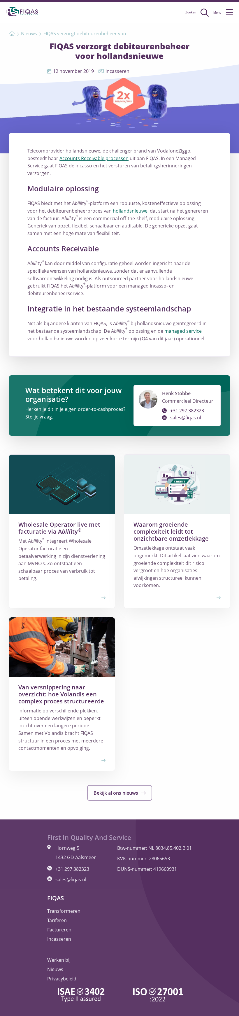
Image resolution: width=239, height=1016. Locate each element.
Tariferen (57, 920)
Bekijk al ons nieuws (116, 793)
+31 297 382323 (187, 410)
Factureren (59, 929)
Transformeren (63, 911)
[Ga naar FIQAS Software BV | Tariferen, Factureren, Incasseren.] (12, 33)
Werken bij (59, 960)
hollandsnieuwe (130, 211)
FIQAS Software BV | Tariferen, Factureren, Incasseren (22, 11)
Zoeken (191, 12)
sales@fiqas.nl (185, 417)
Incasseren (59, 939)
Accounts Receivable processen (94, 158)
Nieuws (55, 969)
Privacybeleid (61, 978)
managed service (183, 331)
